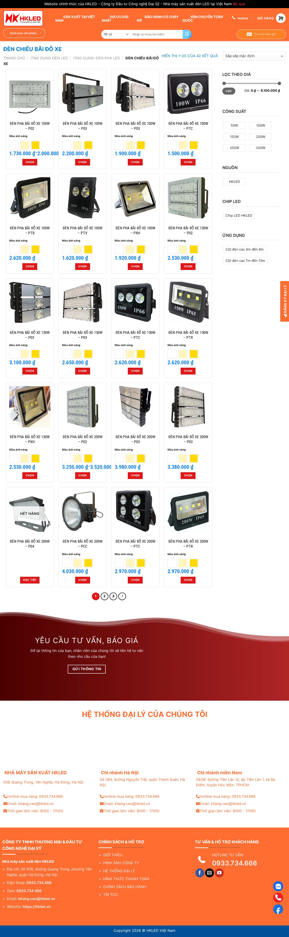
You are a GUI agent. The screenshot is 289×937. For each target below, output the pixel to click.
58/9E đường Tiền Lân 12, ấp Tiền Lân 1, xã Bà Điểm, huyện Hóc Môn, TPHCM (235, 782)
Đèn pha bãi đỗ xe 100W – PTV (83, 230)
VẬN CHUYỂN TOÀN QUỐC (202, 18)
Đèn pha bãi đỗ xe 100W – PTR (30, 230)
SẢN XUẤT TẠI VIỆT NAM (75, 18)
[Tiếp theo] (122, 596)
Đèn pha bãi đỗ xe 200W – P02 (83, 439)
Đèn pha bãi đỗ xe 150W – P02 (188, 230)
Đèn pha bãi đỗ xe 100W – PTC (188, 126)
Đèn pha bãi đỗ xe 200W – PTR (188, 544)
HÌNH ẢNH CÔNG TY (121, 862)
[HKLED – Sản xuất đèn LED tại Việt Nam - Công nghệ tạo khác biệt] (26, 18)
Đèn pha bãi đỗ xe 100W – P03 (83, 126)
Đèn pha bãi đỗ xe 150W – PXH (30, 439)
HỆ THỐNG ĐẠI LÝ (119, 871)
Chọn (30, 162)
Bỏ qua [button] (239, 4)
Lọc (229, 91)
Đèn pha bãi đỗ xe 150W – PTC (135, 335)
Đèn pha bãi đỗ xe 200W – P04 (30, 544)
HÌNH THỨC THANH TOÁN (126, 879)
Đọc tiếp (29, 579)
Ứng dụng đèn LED (49, 58)
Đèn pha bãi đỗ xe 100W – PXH (135, 230)
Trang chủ (14, 58)
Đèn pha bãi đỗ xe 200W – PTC (135, 544)
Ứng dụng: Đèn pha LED (96, 58)
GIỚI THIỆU (112, 855)
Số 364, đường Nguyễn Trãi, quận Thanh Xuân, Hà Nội (142, 782)
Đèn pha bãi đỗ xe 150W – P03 (30, 335)
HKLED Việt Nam (161, 930)
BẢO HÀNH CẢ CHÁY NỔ (158, 18)
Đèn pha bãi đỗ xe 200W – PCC (83, 544)
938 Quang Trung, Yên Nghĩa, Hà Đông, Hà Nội (43, 782)
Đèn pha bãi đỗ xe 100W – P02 (30, 126)
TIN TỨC (110, 894)
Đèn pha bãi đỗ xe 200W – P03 (135, 439)
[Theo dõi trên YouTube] (219, 872)
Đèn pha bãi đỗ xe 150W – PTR (188, 335)
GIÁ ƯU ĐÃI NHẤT (115, 18)
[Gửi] (187, 34)
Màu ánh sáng (18, 136)
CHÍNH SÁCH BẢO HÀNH (124, 886)
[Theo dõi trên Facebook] (199, 872)
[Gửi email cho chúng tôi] (209, 872)
